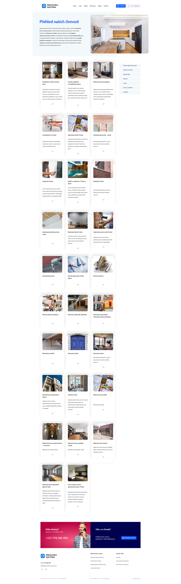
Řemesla (125, 79)
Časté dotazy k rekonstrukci (122, 561)
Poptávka (121, 6)
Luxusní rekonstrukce (95, 568)
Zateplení (125, 92)
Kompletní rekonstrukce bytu (97, 557)
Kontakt (106, 6)
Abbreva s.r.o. (97, 578)
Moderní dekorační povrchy (130, 65)
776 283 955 (134, 6)
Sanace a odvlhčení (128, 87)
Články (86, 6)
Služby (99, 6)
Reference (93, 6)
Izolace (125, 83)
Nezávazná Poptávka (130, 537)
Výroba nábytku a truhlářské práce (98, 564)
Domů (74, 6)
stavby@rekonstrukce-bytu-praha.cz (48, 565)
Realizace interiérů (128, 70)
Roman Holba (106, 578)
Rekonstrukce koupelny (95, 561)
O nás (80, 6)
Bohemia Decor (63, 578)
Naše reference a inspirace (122, 564)
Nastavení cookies (137, 578)
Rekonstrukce (126, 74)
